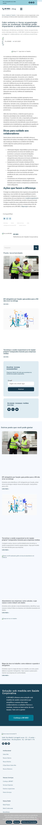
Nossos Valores (7, 758)
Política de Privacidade (29, 822)
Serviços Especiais (8, 785)
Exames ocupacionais (9, 788)
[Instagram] (31, 2)
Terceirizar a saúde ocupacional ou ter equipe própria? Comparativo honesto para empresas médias (19, 351)
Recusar (16, 822)
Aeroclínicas (6, 812)
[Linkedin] (29, 2)
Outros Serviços (7, 792)
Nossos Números (7, 769)
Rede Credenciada (8, 808)
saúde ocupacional (31, 198)
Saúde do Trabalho (11, 15)
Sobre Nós (6, 754)
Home (3, 15)
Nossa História (7, 761)
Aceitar (9, 822)
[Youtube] (33, 2)
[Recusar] (39, 819)
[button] (21, 9)
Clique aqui (24, 206)
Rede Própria (6, 804)
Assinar (21, 389)
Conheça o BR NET (8, 781)
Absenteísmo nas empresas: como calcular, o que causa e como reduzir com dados (19, 602)
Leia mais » (6, 304)
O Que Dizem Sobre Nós (9, 765)
